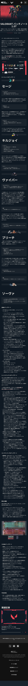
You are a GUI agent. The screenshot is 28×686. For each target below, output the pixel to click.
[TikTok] (18, 646)
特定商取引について (14, 667)
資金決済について (14, 671)
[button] (10, 33)
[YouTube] (14, 646)
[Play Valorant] (12, 2)
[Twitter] (10, 646)
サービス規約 (14, 663)
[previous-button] (23, 632)
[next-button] (25, 632)
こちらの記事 (9, 56)
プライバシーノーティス (14, 660)
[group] (14, 537)
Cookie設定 (14, 674)
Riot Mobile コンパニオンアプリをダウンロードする (14, 639)
